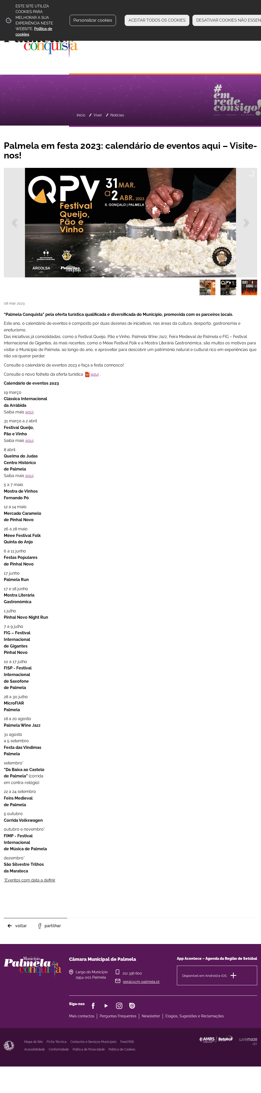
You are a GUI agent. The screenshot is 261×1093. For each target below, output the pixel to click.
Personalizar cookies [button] (92, 20)
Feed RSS (127, 1042)
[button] (207, 287)
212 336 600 (132, 973)
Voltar (21, 925)
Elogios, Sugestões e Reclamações (194, 1016)
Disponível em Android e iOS (204, 975)
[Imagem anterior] (14, 222)
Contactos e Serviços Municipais (93, 1042)
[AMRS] (239, 1049)
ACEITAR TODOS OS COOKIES (157, 20)
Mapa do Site (33, 1042)
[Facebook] (93, 1005)
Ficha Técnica (57, 1042)
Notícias (117, 115)
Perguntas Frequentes (118, 1016)
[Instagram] (119, 1005)
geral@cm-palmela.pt (141, 982)
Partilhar (53, 925)
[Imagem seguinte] (246, 222)
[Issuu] (132, 1005)
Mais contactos (81, 1016)
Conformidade (59, 1049)
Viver (98, 115)
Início (81, 115)
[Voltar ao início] (41, 43)
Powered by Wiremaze (248, 1041)
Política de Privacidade (89, 1049)
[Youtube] (106, 1005)
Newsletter (151, 1016)
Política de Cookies (122, 1049)
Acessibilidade (9, 1046)
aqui (94, 374)
